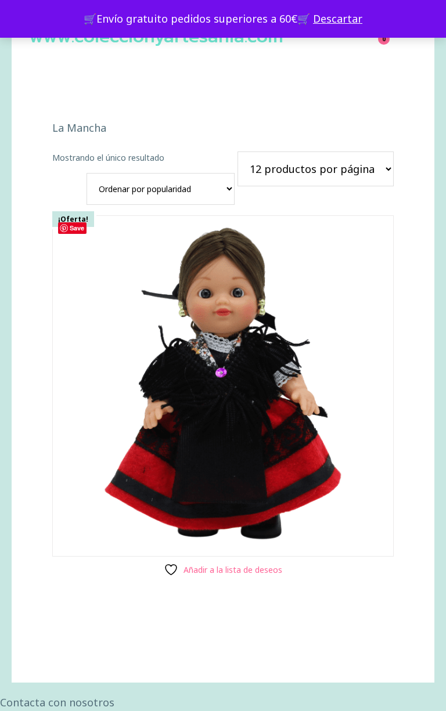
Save (77, 227)
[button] (223, 702)
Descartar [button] (337, 19)
